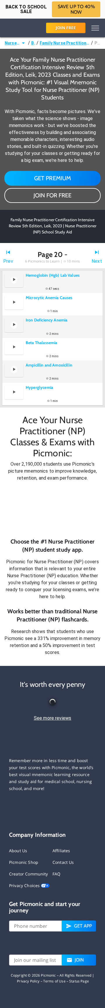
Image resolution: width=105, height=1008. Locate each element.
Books (33, 43)
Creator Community (28, 874)
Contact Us (63, 862)
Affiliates (61, 850)
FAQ (56, 874)
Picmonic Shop (23, 862)
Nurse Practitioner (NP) (12, 43)
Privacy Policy (28, 981)
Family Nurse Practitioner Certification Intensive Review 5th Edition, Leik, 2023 (65, 43)
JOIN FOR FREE (52, 195)
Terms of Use (54, 981)
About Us (18, 850)
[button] (52, 509)
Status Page (79, 981)
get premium (52, 178)
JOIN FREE (66, 28)
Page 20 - (97, 43)
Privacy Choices (25, 885)
